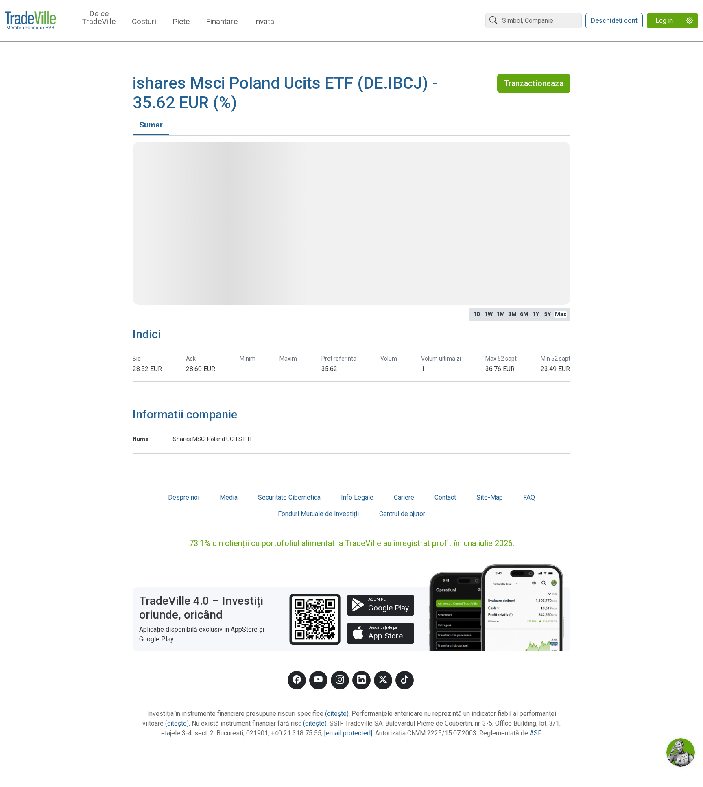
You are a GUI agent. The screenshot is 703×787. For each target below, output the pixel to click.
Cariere (404, 497)
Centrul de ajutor (402, 514)
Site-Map (489, 497)
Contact (445, 497)
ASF (535, 733)
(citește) (337, 713)
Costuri (144, 21)
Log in (664, 20)
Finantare (222, 21)
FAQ (529, 497)
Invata (264, 21)
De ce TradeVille (99, 18)
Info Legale (357, 497)
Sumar (151, 124)
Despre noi (183, 497)
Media (229, 497)
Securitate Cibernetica (289, 497)
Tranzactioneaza (533, 83)
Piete (181, 21)
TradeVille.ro (30, 21)
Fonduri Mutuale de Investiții (318, 514)
